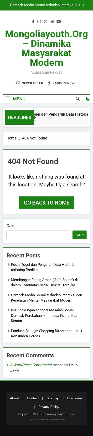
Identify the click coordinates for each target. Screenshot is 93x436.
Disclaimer (75, 398)
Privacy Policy (48, 407)
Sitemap (53, 398)
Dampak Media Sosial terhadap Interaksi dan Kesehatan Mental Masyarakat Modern (42, 5)
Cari (10, 225)
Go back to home (46, 203)
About (14, 398)
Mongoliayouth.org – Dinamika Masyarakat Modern (46, 48)
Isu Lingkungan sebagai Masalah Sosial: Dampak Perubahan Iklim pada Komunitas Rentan (44, 315)
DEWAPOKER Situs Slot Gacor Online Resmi (46, 420)
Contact (33, 398)
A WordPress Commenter (31, 365)
